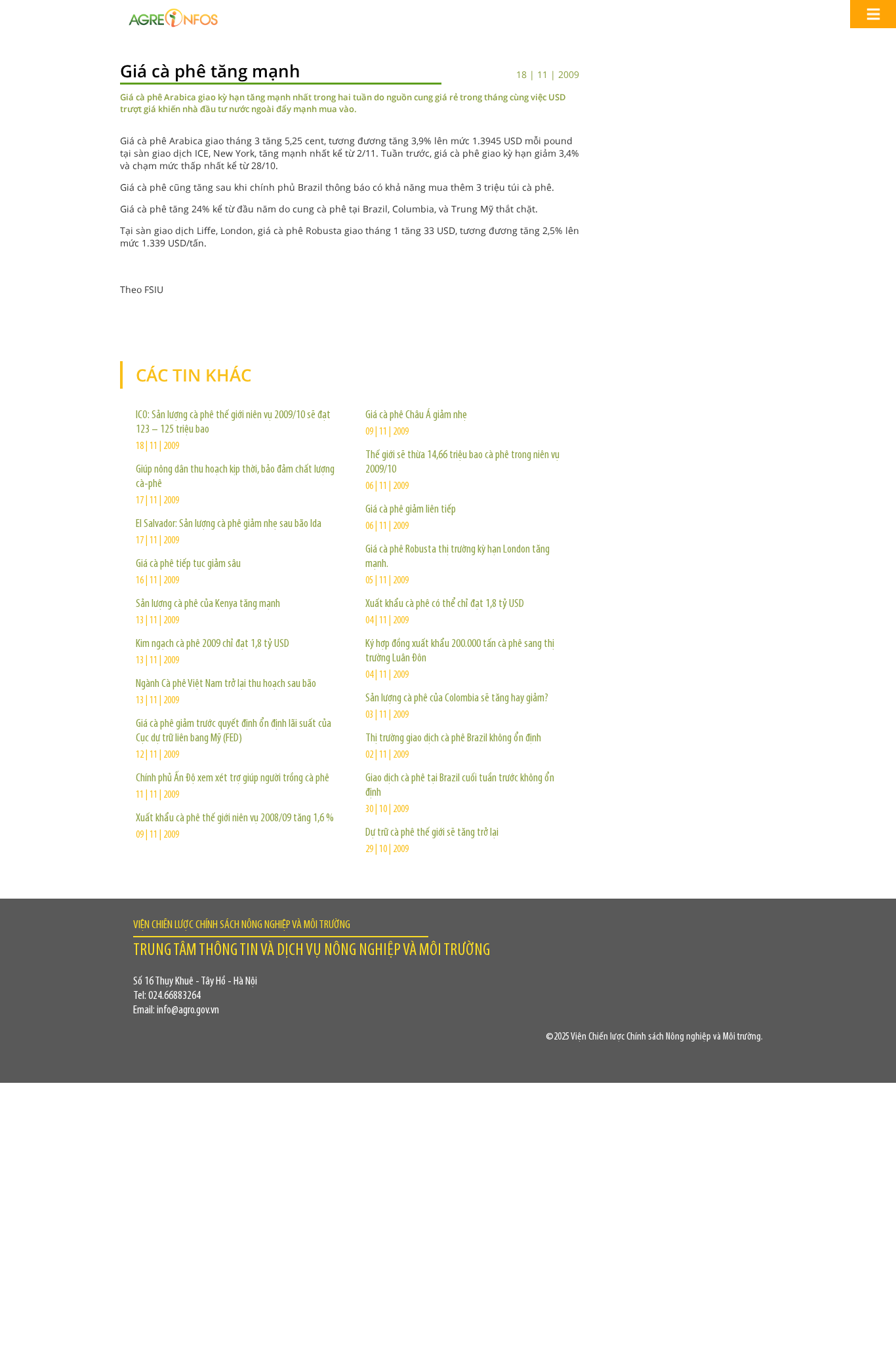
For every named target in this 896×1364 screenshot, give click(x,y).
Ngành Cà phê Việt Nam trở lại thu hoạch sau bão (226, 684)
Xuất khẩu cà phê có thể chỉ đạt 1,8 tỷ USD (444, 604)
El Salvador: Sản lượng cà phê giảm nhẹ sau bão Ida (228, 524)
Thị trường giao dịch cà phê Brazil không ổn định (453, 739)
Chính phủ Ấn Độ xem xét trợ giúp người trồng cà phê (232, 779)
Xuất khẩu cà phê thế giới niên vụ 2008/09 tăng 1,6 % (235, 819)
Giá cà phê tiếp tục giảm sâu (188, 564)
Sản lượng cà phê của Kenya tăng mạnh (208, 604)
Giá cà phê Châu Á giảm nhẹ (416, 415)
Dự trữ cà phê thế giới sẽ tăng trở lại (432, 833)
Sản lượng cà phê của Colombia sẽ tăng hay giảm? (456, 699)
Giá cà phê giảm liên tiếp (410, 510)
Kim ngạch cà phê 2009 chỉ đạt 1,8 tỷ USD (212, 644)
